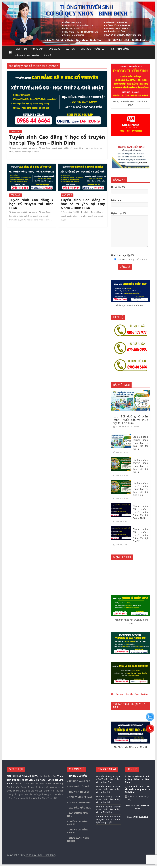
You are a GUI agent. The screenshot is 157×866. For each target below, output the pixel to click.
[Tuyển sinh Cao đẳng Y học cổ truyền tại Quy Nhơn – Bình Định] (82, 165)
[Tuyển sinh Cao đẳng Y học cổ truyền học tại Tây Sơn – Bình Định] (57, 73)
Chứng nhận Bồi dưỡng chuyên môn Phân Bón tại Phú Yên (140, 535)
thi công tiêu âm (139, 694)
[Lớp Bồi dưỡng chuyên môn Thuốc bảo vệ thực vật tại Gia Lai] (121, 458)
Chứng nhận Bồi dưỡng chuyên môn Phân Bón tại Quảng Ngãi (140, 512)
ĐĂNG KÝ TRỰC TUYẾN (27, 55)
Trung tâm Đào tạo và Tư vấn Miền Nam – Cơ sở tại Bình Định (35, 780)
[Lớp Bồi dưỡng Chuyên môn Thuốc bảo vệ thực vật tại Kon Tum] (130, 391)
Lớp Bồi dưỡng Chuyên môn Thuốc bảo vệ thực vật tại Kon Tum (130, 420)
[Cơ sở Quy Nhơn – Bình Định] (10, 52)
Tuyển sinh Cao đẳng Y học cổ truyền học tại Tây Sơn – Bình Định (57, 140)
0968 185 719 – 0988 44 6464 (137, 807)
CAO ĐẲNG (54, 48)
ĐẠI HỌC (70, 48)
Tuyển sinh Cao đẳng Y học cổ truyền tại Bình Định (31, 203)
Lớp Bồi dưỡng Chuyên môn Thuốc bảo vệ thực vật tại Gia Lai (140, 442)
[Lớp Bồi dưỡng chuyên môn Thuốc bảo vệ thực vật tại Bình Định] (121, 481)
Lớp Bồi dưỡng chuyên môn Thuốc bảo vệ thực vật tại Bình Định (140, 489)
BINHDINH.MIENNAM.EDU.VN (22, 776)
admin (35, 148)
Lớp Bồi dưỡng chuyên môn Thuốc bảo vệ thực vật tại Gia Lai (140, 466)
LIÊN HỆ (46, 55)
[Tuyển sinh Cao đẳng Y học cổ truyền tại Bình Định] (31, 165)
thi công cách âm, (120, 694)
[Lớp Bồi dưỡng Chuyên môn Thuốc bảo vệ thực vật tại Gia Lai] (121, 435)
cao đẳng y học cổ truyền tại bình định (58, 148)
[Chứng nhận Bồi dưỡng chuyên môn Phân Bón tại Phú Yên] (121, 527)
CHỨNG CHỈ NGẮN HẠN (93, 48)
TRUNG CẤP (37, 48)
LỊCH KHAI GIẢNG (120, 48)
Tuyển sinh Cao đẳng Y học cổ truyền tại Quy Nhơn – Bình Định (83, 203)
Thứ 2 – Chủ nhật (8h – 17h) (137, 798)
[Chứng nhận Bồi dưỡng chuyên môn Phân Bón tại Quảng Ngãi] (121, 504)
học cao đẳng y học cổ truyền (27, 151)
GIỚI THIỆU (21, 48)
